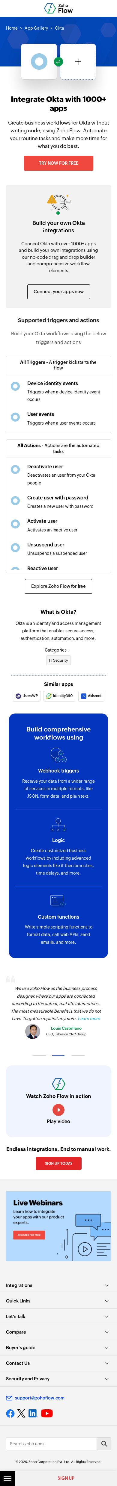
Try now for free (58, 163)
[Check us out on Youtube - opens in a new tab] (47, 1413)
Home (12, 28)
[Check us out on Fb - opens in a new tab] (10, 1413)
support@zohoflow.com (39, 1398)
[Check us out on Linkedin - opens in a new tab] (33, 1413)
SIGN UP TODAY (58, 1163)
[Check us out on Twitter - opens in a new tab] (21, 1413)
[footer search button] (104, 1443)
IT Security (58, 660)
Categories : (57, 650)
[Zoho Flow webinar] (58, 1226)
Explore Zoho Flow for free (58, 586)
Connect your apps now (59, 291)
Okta (59, 28)
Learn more (89, 1018)
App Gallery (36, 28)
